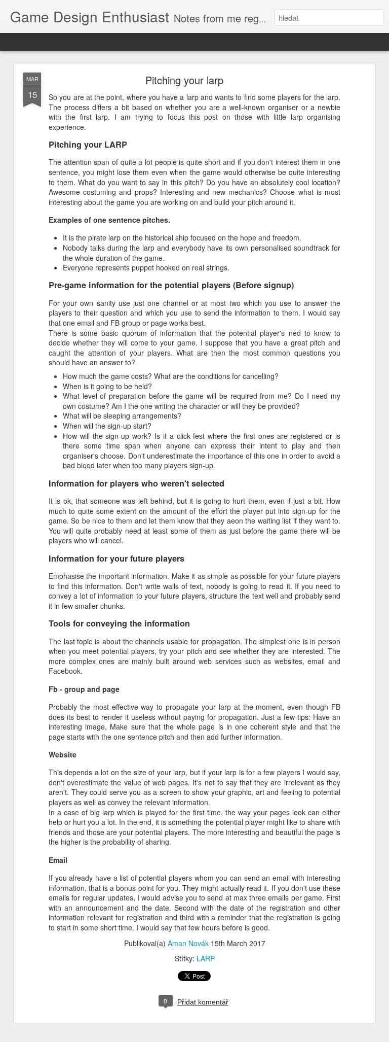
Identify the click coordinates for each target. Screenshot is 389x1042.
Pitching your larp (184, 80)
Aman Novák (188, 943)
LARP (206, 958)
